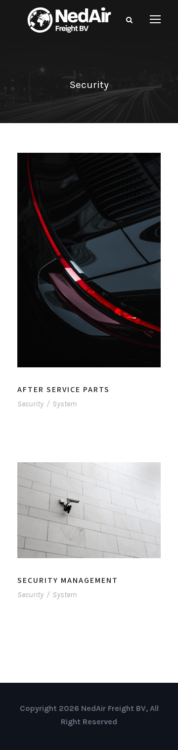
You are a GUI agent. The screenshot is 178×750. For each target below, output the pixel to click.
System (64, 403)
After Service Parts (63, 389)
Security (30, 403)
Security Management (67, 580)
